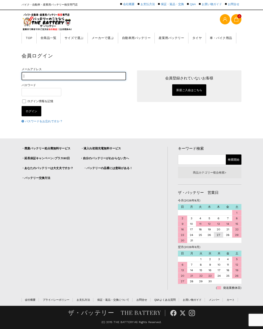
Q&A (193, 4)
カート (231, 299)
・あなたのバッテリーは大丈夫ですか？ (47, 168)
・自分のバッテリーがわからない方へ (104, 158)
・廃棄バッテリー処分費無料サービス (46, 148)
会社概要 (129, 4)
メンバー (214, 299)
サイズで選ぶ (74, 38)
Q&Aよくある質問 (165, 299)
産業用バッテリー (171, 38)
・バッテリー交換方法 (36, 177)
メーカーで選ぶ (103, 38)
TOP (29, 38)
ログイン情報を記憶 (40, 101)
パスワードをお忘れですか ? (43, 121)
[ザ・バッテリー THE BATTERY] (47, 22)
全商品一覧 (48, 38)
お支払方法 (148, 4)
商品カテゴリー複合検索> (209, 172)
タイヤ (197, 38)
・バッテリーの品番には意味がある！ (108, 168)
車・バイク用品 (221, 38)
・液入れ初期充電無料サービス (101, 148)
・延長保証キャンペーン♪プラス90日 (46, 158)
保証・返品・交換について (113, 299)
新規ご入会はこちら (189, 90)
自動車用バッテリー (136, 38)
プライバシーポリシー (56, 299)
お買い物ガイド (212, 4)
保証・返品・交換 (172, 4)
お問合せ (233, 4)
